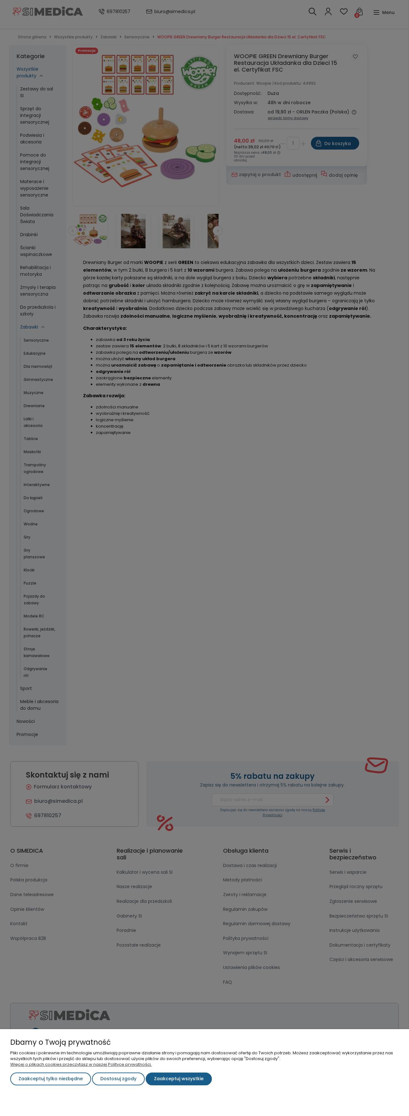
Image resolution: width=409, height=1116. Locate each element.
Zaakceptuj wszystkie (179, 1078)
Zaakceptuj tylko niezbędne (51, 1078)
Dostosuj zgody (118, 1078)
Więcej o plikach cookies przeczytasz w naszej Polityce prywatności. (81, 1064)
